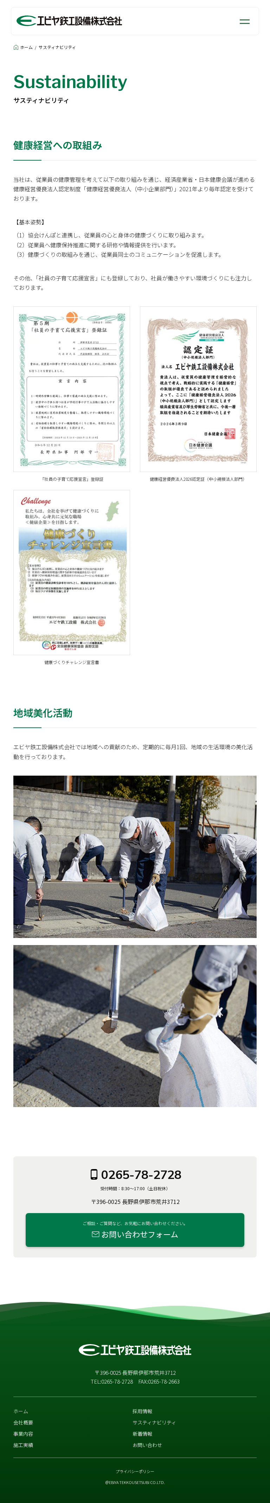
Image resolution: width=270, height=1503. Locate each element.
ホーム (26, 47)
